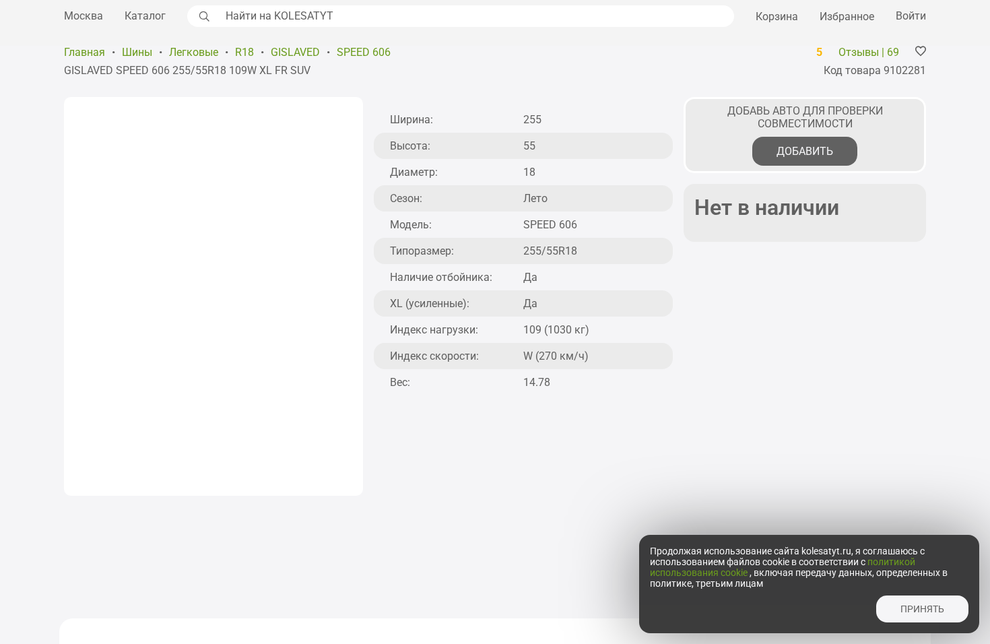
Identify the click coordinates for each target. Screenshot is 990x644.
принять (922, 609)
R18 (244, 52)
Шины (137, 52)
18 (529, 172)
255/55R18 (550, 251)
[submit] (202, 16)
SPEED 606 (364, 52)
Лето (535, 198)
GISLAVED (295, 52)
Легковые (193, 52)
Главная (84, 52)
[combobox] (476, 16)
